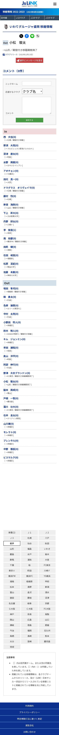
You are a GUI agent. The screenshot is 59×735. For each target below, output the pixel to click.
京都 (47, 603)
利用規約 (29, 705)
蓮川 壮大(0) (10, 406)
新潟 (47, 586)
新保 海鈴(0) (10, 204)
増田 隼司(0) (10, 288)
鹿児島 (47, 641)
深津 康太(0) (10, 153)
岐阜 (29, 603)
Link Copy (38, 36)
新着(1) (12, 532)
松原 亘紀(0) (10, 263)
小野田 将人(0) (12, 322)
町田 (29, 570)
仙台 (29, 543)
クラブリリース (11, 54)
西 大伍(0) (9, 137)
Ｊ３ (12, 537)
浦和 (29, 559)
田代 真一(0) (10, 179)
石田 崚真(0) (10, 255)
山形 (12, 548)
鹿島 (12, 554)
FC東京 (47, 565)
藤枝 (29, 597)
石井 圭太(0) (10, 415)
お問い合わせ (29, 731)
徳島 (29, 625)
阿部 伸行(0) (10, 364)
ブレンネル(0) (10, 440)
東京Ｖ (12, 570)
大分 (12, 641)
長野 (29, 586)
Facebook (27, 36)
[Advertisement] (29, 497)
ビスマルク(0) (10, 457)
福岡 (29, 630)
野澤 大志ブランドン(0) (16, 373)
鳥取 (47, 614)
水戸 (29, 554)
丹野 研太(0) (10, 221)
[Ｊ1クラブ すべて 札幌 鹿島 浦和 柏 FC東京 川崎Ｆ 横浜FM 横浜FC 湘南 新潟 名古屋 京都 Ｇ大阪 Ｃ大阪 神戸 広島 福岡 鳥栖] (22, 17)
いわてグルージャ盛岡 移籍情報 (31, 26)
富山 (12, 592)
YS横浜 (47, 576)
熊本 (47, 636)
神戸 (12, 614)
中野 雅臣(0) (10, 449)
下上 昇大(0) (10, 213)
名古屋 (12, 603)
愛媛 (47, 625)
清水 (47, 592)
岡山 (12, 619)
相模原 (29, 581)
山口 (47, 619)
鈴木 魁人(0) (10, 330)
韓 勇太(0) (9, 296)
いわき (47, 548)
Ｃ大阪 (29, 608)
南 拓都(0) (9, 238)
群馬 (12, 559)
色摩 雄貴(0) (10, 305)
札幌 (29, 537)
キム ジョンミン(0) (14, 339)
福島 (29, 548)
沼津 (47, 597)
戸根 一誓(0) (10, 398)
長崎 (29, 636)
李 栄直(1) (9, 230)
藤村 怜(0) (9, 196)
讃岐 (12, 625)
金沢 (29, 592)
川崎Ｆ (47, 570)
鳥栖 (12, 636)
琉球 (12, 646)
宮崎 (29, 641)
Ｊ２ (47, 532)
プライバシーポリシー (29, 712)
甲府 (47, 581)
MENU (55, 4)
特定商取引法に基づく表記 (29, 718)
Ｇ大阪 (12, 608)
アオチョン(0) (10, 170)
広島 (29, 619)
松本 (12, 586)
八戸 (47, 537)
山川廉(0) (8, 423)
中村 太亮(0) (10, 313)
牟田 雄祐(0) (10, 347)
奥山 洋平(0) (10, 356)
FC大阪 (47, 608)
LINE (32, 36)
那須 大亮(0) (10, 145)
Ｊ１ (29, 532)
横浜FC (29, 576)
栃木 (47, 554)
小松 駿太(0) (10, 381)
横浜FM (12, 576)
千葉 (12, 565)
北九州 (47, 630)
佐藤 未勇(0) (10, 272)
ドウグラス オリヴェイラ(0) (19, 187)
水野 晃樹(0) (10, 162)
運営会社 (29, 725)
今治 (12, 630)
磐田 (12, 597)
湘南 (12, 581)
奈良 (29, 614)
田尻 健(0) (9, 246)
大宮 (47, 559)
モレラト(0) (9, 432)
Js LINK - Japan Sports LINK (29, 4)
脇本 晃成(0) (10, 390)
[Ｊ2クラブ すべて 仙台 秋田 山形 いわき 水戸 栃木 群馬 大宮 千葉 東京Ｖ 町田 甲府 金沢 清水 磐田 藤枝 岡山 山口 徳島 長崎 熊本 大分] (37, 17)
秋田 (47, 543)
